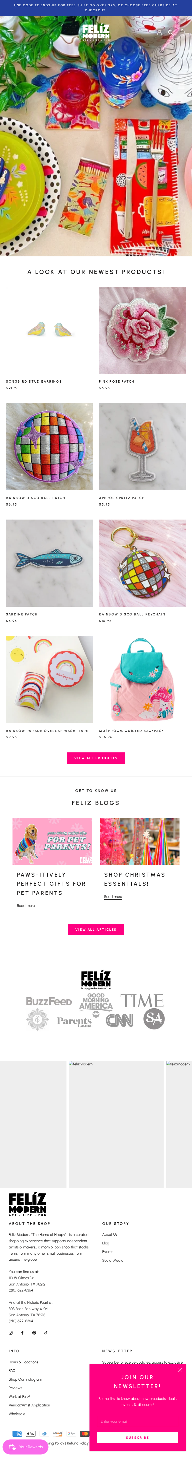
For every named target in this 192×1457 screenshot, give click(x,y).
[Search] (171, 32)
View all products (96, 758)
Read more (26, 905)
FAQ (12, 1370)
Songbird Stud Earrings (34, 381)
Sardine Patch (22, 614)
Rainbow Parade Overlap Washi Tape (47, 731)
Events (107, 1251)
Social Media (113, 1260)
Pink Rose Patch (116, 381)
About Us (109, 1234)
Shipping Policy (52, 1443)
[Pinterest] (34, 1332)
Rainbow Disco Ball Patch (35, 498)
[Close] (180, 1370)
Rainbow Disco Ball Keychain (132, 614)
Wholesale (17, 1414)
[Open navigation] (11, 32)
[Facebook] (22, 1332)
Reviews (15, 1388)
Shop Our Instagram (25, 1379)
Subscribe (137, 1437)
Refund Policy (78, 1443)
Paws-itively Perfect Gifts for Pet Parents (51, 883)
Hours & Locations (23, 1362)
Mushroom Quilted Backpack (131, 731)
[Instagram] (10, 1332)
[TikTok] (46, 1332)
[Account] (159, 32)
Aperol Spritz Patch (122, 498)
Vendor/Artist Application (29, 1405)
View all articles (96, 929)
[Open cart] (182, 32)
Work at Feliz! (19, 1396)
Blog (105, 1243)
